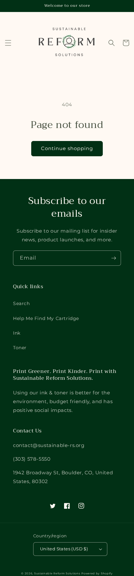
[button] (8, 43)
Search (21, 303)
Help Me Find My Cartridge (46, 318)
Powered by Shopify (97, 573)
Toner (20, 348)
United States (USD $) (64, 548)
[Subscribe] (113, 258)
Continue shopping (67, 148)
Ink (16, 333)
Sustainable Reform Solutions (57, 573)
